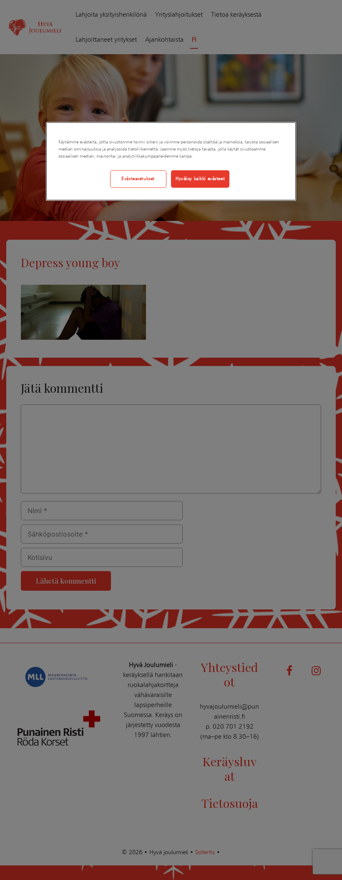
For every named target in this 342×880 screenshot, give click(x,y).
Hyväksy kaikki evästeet (200, 178)
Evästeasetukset (138, 178)
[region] (171, 161)
